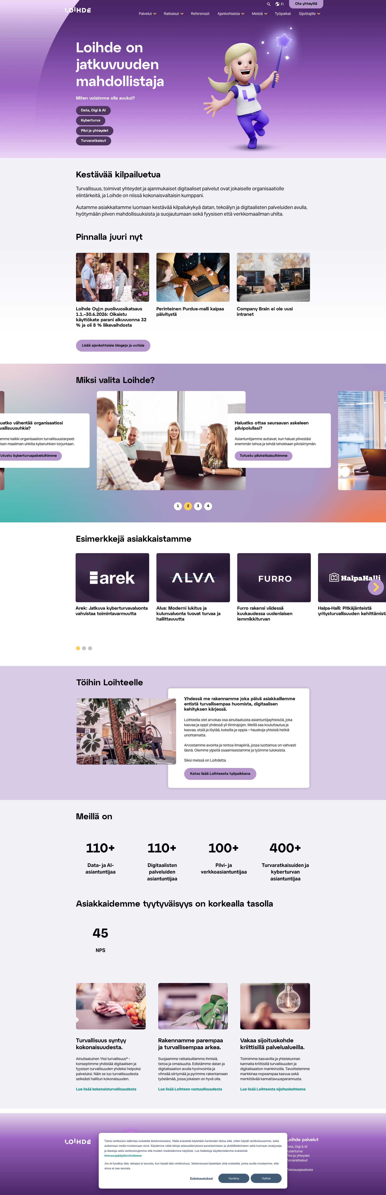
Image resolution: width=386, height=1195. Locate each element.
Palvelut (145, 13)
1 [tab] (178, 506)
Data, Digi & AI (93, 110)
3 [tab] (198, 506)
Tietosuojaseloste (299, 1170)
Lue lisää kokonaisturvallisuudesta (106, 1089)
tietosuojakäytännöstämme (123, 1155)
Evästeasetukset (201, 1178)
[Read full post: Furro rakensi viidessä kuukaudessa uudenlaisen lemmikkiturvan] (274, 579)
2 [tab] (188, 506)
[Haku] (268, 4)
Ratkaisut (171, 13)
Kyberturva (90, 120)
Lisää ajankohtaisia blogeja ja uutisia (113, 345)
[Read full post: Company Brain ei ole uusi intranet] (273, 304)
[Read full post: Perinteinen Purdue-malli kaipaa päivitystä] (193, 304)
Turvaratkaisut (93, 141)
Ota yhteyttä (306, 4)
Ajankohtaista (229, 13)
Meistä (257, 13)
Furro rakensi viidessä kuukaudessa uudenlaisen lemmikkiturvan (265, 614)
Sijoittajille (307, 13)
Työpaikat (283, 13)
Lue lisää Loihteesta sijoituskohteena (273, 1089)
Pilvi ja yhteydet (94, 131)
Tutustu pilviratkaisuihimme (243, 456)
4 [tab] (208, 506)
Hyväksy (234, 1178)
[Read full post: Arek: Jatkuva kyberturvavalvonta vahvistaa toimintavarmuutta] (112, 579)
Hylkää (266, 1178)
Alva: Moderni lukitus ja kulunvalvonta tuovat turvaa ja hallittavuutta (188, 614)
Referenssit (200, 13)
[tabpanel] (193, 440)
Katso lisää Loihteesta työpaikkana (220, 774)
